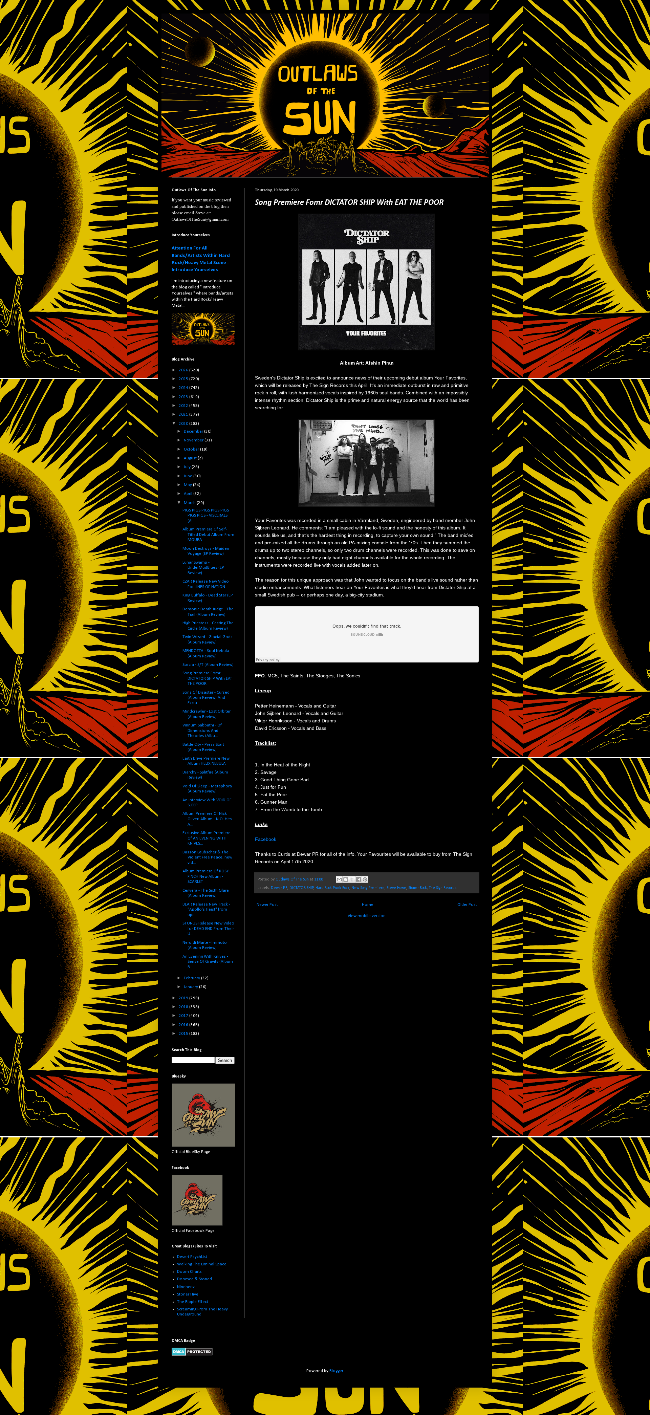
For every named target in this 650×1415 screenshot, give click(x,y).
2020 (184, 423)
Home (367, 904)
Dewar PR (279, 888)
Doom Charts (189, 1271)
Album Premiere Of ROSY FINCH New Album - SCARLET (205, 876)
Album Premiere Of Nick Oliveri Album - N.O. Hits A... (207, 818)
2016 (184, 1025)
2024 (184, 388)
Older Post (467, 904)
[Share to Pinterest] (365, 879)
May (188, 485)
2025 (184, 379)
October (192, 449)
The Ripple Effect (192, 1302)
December (194, 431)
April (188, 494)
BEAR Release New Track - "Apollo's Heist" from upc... (206, 909)
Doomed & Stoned (194, 1279)
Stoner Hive (187, 1294)
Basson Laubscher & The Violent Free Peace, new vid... (207, 857)
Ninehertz (186, 1287)
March (190, 503)
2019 (184, 998)
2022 (184, 406)
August (191, 458)
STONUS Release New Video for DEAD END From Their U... (208, 928)
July (188, 467)
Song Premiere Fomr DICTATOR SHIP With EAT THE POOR (207, 678)
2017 (184, 1016)
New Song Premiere (368, 888)
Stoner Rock (417, 888)
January (191, 987)
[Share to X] (352, 879)
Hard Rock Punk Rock (332, 888)
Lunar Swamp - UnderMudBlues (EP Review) (203, 567)
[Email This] (339, 879)
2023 (184, 397)
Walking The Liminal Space (201, 1264)
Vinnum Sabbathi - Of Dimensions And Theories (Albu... (202, 730)
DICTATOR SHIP (301, 888)
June (188, 476)
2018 (184, 1007)
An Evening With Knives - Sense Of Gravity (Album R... (207, 961)
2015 (184, 1033)
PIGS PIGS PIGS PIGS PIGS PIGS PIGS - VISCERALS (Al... (205, 515)
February (192, 978)
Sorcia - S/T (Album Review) (208, 664)
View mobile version (367, 916)
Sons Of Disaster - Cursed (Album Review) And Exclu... (206, 697)
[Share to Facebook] (358, 879)
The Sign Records (442, 888)
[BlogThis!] (345, 879)
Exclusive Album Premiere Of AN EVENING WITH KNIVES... (206, 838)
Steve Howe (396, 888)
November (194, 440)
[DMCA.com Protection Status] (192, 1354)
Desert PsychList (192, 1257)
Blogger (336, 1371)
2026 (184, 370)
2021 (184, 414)
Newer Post (267, 904)
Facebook (265, 839)
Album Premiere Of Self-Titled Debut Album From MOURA (208, 534)
